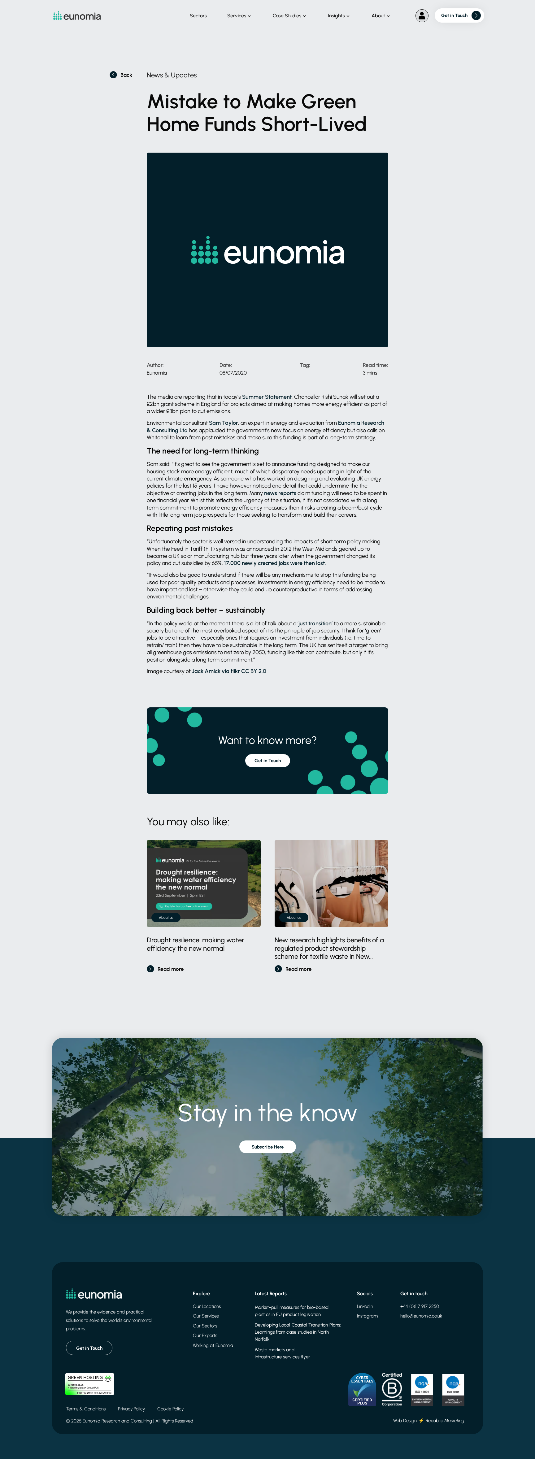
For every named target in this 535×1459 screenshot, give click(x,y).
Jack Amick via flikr (216, 671)
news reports (280, 493)
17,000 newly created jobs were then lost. (275, 563)
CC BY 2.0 (253, 671)
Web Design (405, 1420)
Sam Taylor (223, 422)
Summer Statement (267, 396)
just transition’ (315, 623)
